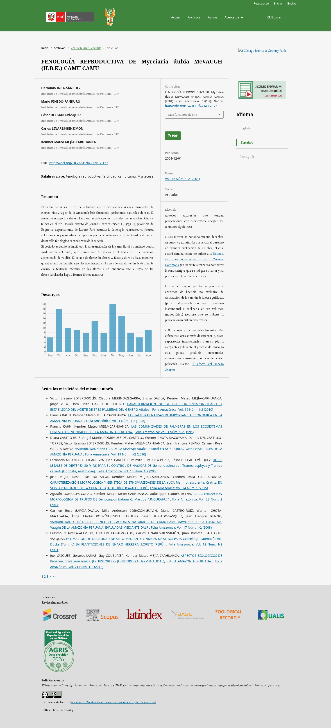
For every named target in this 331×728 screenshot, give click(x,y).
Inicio (44, 48)
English (245, 128)
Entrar (278, 3)
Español (246, 142)
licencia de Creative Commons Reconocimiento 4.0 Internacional (113, 702)
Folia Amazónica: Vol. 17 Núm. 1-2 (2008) (181, 527)
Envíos (291, 3)
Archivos (194, 17)
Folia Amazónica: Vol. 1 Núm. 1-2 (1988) (115, 421)
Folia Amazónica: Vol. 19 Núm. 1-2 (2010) (182, 409)
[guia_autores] (262, 98)
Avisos (212, 17)
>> (54, 576)
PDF (174, 136)
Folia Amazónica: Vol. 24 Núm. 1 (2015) (179, 488)
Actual (176, 17)
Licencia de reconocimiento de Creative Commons (194, 259)
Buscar (276, 17)
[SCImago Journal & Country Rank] (262, 51)
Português (247, 156)
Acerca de (232, 17)
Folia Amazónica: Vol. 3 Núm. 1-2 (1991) (164, 432)
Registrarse (261, 3)
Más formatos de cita (182, 115)
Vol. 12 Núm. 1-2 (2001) (86, 48)
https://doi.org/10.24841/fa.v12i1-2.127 (78, 163)
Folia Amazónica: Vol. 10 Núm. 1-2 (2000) (127, 471)
